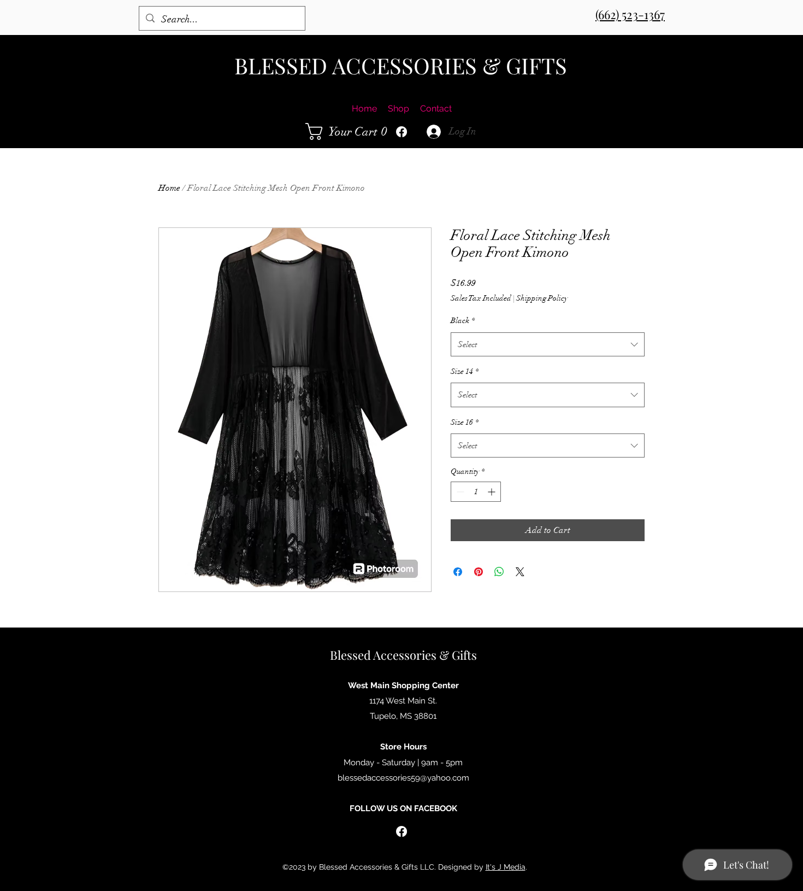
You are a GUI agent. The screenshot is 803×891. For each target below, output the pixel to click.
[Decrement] (459, 491)
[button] (349, 131)
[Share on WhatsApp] (499, 571)
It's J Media (506, 867)
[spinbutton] (476, 491)
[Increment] (492, 491)
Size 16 (465, 422)
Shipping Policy (542, 298)
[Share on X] (520, 571)
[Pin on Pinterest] (478, 571)
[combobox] (548, 344)
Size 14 (465, 371)
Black (463, 320)
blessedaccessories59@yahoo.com (403, 778)
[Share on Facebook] (457, 571)
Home (169, 188)
